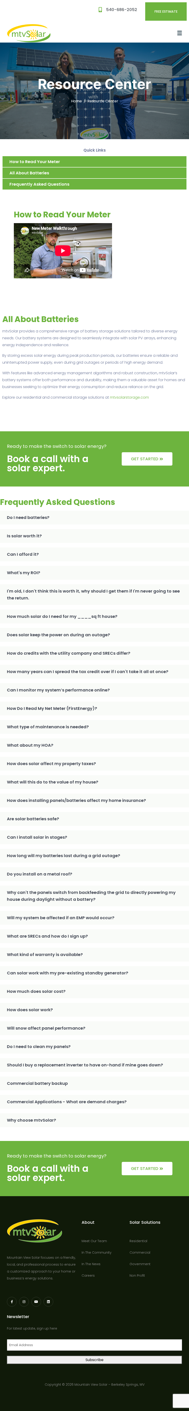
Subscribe (94, 1359)
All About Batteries (29, 173)
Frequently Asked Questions (39, 184)
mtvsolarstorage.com (129, 397)
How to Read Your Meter (34, 161)
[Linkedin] (48, 1302)
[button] (94, 517)
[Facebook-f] (12, 1302)
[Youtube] (36, 1302)
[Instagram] (24, 1302)
